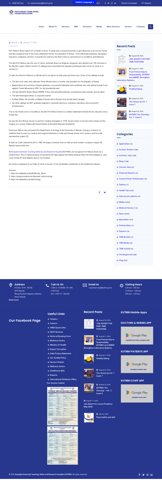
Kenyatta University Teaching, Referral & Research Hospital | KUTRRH (43, 474)
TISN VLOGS (124, 249)
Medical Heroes (126, 208)
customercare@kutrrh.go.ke (41, 3)
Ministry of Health (58, 345)
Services (65, 26)
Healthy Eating (135, 89)
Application (124, 144)
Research (87, 26)
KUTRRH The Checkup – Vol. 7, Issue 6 (140, 115)
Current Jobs (125, 167)
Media (99, 26)
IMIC (76, 26)
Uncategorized (125, 254)
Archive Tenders (126, 149)
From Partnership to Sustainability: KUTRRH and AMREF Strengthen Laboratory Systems (133, 76)
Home (41, 26)
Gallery (122, 184)
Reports (122, 231)
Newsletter (124, 219)
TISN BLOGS (124, 237)
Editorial (14, 43)
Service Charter (57, 362)
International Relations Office (63, 379)
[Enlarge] (75, 389)
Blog (121, 161)
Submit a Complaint (129, 3)
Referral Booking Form (60, 336)
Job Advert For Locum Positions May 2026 (98, 405)
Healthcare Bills (57, 371)
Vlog (121, 260)
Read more (14, 300)
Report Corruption (58, 349)
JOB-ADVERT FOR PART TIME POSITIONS (139, 60)
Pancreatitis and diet (105, 417)
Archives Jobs (125, 155)
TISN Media (124, 243)
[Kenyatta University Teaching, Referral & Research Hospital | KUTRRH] (24, 13)
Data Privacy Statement (60, 353)
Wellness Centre (57, 340)
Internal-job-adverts (128, 196)
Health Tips (124, 190)
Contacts (141, 26)
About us (53, 26)
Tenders (53, 319)
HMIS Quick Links (58, 328)
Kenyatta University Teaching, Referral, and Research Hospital (36, 152)
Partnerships (125, 225)
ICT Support (146, 3)
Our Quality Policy (58, 358)
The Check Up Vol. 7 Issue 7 (138, 103)
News (121, 214)
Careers (128, 26)
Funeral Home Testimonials (131, 179)
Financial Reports (127, 173)
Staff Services (56, 332)
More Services (113, 26)
